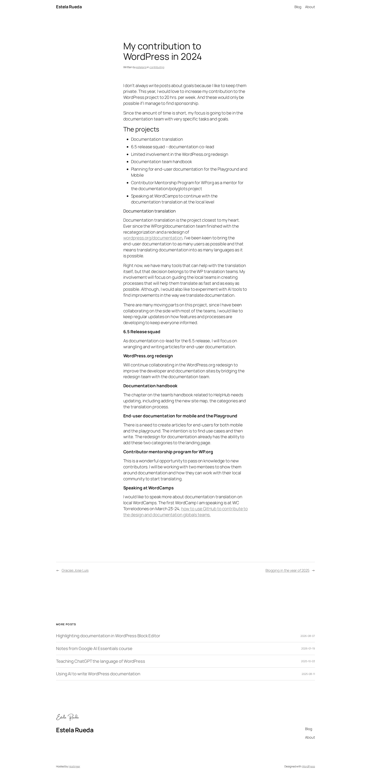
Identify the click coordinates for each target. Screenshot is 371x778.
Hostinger (74, 766)
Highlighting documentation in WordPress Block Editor (108, 635)
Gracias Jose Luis (75, 570)
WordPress (308, 766)
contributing (157, 67)
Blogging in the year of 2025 (287, 570)
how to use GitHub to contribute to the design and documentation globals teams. (185, 512)
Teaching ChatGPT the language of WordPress (100, 661)
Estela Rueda (69, 7)
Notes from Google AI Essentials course (94, 648)
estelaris (141, 67)
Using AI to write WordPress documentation (98, 673)
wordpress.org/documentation (152, 238)
